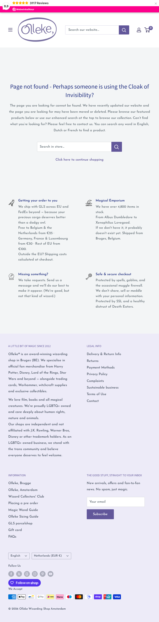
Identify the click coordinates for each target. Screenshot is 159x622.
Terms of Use (96, 394)
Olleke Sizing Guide (23, 516)
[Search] (124, 29)
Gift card (15, 530)
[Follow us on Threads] (27, 574)
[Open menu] (10, 29)
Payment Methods (101, 367)
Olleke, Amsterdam (22, 490)
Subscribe (100, 514)
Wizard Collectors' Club (26, 496)
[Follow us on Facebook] (11, 574)
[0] (147, 29)
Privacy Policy (97, 374)
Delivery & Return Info (104, 354)
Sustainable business (103, 387)
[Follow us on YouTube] (50, 574)
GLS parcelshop (20, 523)
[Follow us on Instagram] (35, 574)
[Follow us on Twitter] (19, 574)
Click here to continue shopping (79, 159)
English (15, 555)
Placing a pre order (23, 503)
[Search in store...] (116, 147)
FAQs (12, 536)
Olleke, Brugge (19, 483)
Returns (93, 361)
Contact (93, 401)
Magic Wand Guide (23, 510)
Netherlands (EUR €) (48, 555)
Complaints (95, 381)
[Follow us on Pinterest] (43, 574)
